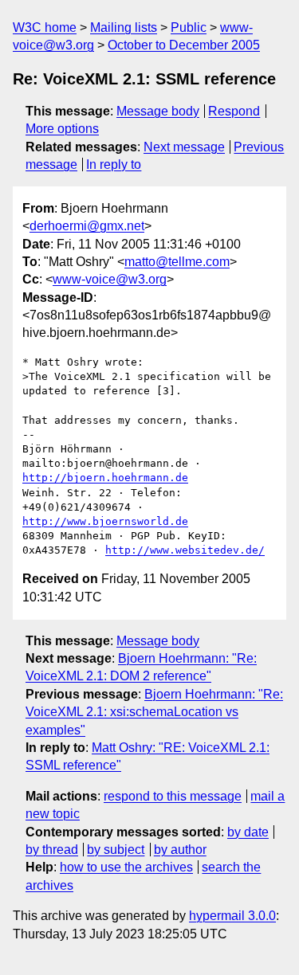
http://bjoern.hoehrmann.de (105, 478)
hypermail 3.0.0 (232, 915)
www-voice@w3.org (110, 279)
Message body (157, 111)
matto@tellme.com (177, 261)
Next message (184, 147)
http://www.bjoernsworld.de (105, 521)
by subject (115, 849)
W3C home (45, 27)
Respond (234, 111)
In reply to (113, 164)
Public (189, 27)
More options (62, 128)
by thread (52, 849)
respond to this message (173, 796)
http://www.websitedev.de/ (185, 550)
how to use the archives (126, 867)
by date (248, 832)
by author (180, 849)
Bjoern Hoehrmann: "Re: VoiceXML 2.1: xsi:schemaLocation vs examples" (154, 712)
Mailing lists (123, 27)
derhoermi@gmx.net (87, 226)
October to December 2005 (184, 45)
